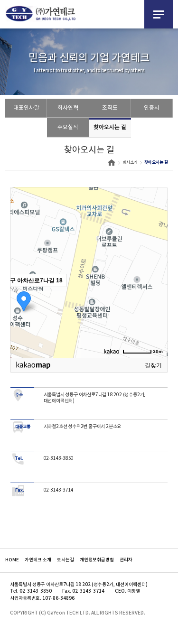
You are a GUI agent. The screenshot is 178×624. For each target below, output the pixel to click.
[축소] (156, 271)
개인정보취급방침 (97, 560)
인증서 (151, 108)
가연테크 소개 (38, 560)
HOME (12, 560)
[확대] (156, 255)
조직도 (110, 108)
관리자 (126, 560)
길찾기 (153, 365)
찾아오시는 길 (110, 127)
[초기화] (156, 289)
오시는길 (65, 560)
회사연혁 (67, 108)
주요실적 (67, 127)
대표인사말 (26, 108)
